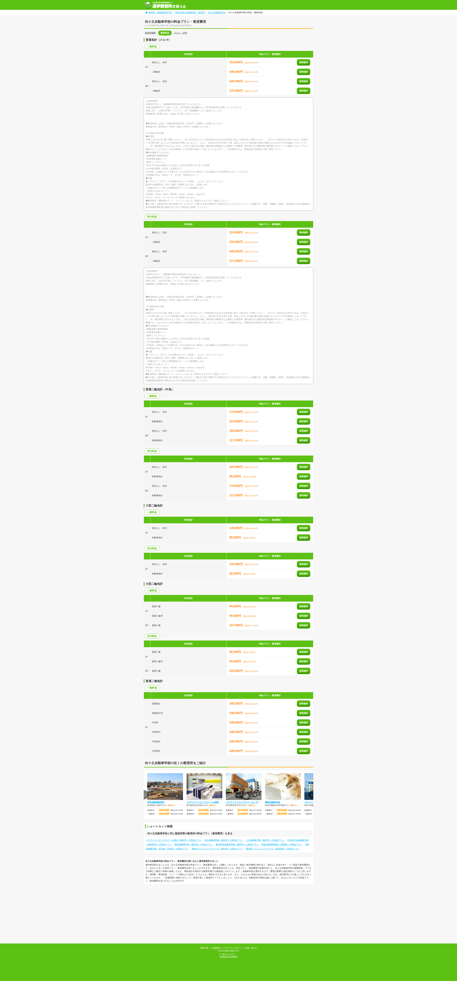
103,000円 (236, 421)
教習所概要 (150, 33)
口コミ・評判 (180, 33)
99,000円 (235, 615)
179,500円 (236, 485)
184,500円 (236, 430)
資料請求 (303, 62)
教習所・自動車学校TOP (160, 12)
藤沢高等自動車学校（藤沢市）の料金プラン (237, 844)
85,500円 (235, 537)
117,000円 (236, 440)
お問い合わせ (251, 948)
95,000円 (235, 606)
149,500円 (236, 528)
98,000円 (235, 476)
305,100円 (164, 810)
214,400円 (243, 813)
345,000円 (236, 81)
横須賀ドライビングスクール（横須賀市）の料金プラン (272, 848)
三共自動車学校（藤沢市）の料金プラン (265, 840)
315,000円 (236, 62)
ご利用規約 (215, 948)
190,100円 (164, 813)
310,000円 (236, 232)
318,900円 (203, 813)
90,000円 (235, 651)
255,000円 (236, 241)
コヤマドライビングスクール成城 (203, 802)
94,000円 (235, 661)
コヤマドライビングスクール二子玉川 (244, 802)
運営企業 (204, 948)
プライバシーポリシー (233, 948)
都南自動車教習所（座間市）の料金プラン (282, 844)
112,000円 (236, 495)
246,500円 (236, 71)
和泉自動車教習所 (155, 802)
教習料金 (165, 33)
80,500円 (235, 573)
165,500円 (236, 466)
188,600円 (282, 813)
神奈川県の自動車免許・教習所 (190, 12)
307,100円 (243, 810)
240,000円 (236, 703)
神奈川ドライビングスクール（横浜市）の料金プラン (217, 848)
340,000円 (236, 251)
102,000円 (236, 670)
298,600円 (282, 810)
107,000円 (236, 625)
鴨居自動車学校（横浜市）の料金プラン (193, 844)
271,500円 (236, 260)
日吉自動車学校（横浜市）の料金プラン (223, 840)
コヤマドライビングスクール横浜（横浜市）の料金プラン (174, 840)
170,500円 (236, 411)
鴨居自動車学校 (272, 802)
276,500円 (236, 90)
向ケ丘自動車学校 (216, 12)
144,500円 (236, 564)
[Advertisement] (174, 914)
